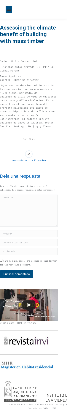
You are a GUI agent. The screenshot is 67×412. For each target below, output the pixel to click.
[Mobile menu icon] (9, 9)
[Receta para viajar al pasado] (29, 305)
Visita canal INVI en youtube (18, 323)
